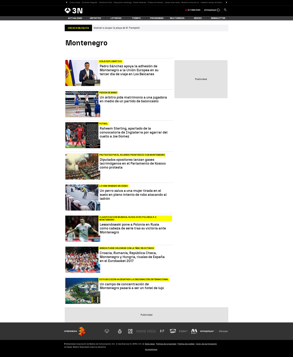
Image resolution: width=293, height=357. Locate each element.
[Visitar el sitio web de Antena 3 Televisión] (109, 331)
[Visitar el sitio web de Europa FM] (183, 331)
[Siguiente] (226, 2)
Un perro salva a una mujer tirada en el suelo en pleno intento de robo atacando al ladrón (133, 194)
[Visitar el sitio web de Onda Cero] (172, 331)
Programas (156, 18)
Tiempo (136, 18)
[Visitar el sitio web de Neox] (130, 331)
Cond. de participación (206, 344)
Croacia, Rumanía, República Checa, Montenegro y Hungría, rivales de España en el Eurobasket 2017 (132, 257)
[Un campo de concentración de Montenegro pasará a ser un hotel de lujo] (83, 291)
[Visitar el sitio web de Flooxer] (223, 331)
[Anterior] (66, 2)
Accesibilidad (151, 349)
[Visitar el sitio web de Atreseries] (162, 331)
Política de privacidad (166, 344)
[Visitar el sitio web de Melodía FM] (194, 331)
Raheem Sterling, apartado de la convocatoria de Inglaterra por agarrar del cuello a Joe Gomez (134, 132)
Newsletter (218, 18)
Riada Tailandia (139, 2)
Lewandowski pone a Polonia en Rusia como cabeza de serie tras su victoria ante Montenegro (133, 228)
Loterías (115, 18)
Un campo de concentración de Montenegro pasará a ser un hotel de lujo (132, 286)
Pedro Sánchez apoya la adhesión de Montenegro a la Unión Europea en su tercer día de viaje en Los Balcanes (129, 70)
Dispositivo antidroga (123, 2)
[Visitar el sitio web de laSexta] (119, 331)
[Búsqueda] (225, 10)
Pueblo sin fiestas (155, 2)
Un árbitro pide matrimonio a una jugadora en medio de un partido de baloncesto (133, 99)
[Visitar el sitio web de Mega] (151, 331)
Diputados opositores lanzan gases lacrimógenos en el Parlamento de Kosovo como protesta (133, 163)
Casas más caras (172, 2)
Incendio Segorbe (89, 2)
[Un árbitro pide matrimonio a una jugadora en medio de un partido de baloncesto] (83, 104)
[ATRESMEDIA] (74, 331)
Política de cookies (186, 344)
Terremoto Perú (105, 2)
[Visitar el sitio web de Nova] (141, 331)
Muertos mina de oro (190, 2)
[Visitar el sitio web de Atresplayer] (209, 331)
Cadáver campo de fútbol (211, 2)
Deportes (95, 18)
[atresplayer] (212, 10)
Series (198, 18)
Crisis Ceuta (75, 2)
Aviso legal (150, 344)
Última (194, 10)
